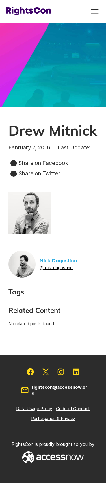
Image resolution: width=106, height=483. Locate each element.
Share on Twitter (38, 173)
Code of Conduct (73, 408)
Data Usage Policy (34, 408)
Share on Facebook (42, 163)
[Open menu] (94, 11)
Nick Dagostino (58, 260)
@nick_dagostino (56, 267)
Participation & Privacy (53, 418)
